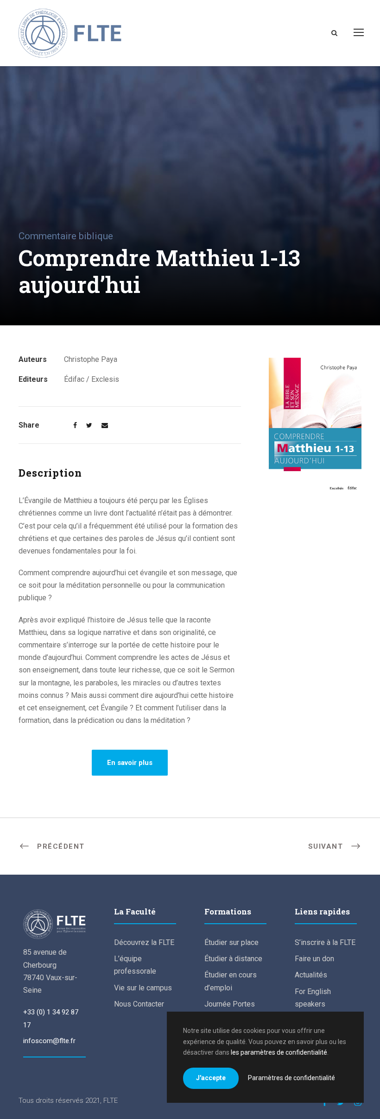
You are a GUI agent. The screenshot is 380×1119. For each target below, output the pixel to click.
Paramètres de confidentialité (291, 1078)
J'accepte (211, 1078)
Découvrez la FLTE (144, 942)
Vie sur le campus (143, 987)
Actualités (311, 974)
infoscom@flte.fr (49, 1041)
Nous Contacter (139, 1004)
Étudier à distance (233, 958)
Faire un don (314, 958)
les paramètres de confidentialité (279, 1052)
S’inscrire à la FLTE (325, 942)
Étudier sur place (231, 942)
